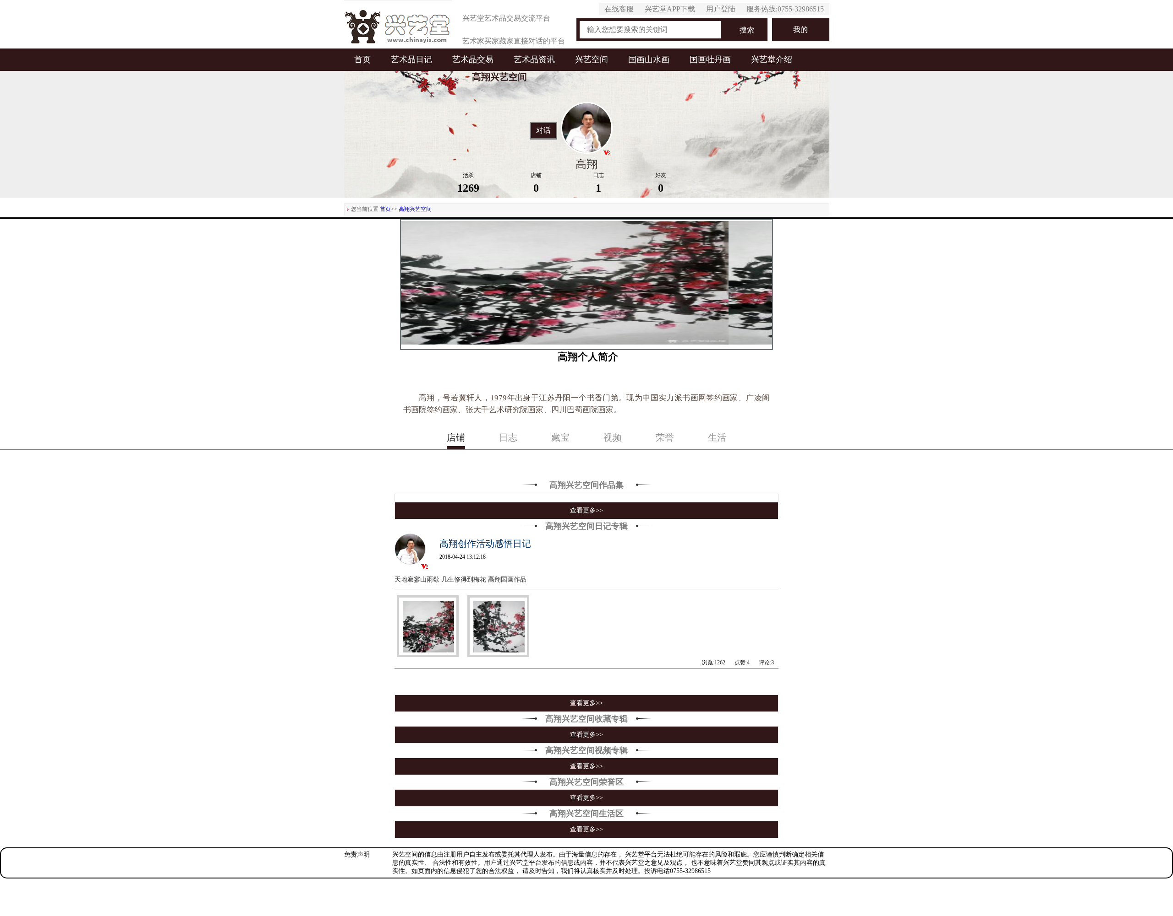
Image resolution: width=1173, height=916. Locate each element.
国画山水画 (648, 59)
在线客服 (619, 9)
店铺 (456, 437)
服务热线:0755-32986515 (785, 9)
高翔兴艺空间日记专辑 (586, 526)
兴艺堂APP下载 (670, 9)
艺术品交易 (472, 59)
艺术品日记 (411, 59)
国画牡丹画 (710, 59)
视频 (612, 437)
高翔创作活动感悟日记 (485, 544)
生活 (717, 437)
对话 (543, 130)
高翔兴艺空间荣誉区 (586, 782)
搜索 (747, 30)
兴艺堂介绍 (771, 59)
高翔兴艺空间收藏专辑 (586, 718)
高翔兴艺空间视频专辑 (586, 750)
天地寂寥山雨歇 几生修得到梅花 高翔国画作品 (460, 579)
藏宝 (560, 437)
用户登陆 (720, 9)
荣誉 (665, 437)
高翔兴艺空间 (415, 209)
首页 (362, 59)
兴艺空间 (591, 59)
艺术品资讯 (534, 59)
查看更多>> (586, 510)
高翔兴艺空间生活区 (586, 813)
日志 (508, 437)
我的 (800, 29)
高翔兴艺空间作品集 (586, 485)
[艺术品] (398, 24)
